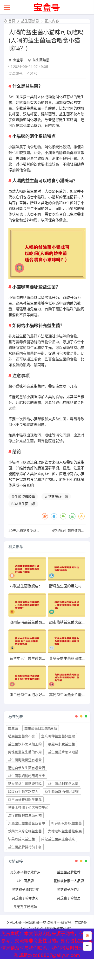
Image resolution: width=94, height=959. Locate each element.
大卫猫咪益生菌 (56, 496)
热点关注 (50, 922)
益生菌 (13, 728)
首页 (11, 21)
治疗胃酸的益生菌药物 (25, 815)
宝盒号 (18, 60)
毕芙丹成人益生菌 (21, 839)
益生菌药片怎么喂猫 (63, 752)
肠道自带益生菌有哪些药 (26, 768)
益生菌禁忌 (30, 21)
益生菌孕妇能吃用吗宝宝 (26, 776)
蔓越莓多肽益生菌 (61, 744)
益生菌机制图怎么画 (63, 784)
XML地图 (14, 922)
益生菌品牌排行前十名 (25, 847)
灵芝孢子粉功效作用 (25, 872)
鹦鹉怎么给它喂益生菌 (25, 831)
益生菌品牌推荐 (69, 872)
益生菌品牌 (25, 881)
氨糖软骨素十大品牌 (69, 881)
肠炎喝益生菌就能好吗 (25, 784)
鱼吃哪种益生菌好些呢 (58, 736)
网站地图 (32, 922)
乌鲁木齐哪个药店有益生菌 (28, 807)
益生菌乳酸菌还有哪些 (25, 760)
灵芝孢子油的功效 (25, 889)
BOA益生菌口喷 (23, 504)
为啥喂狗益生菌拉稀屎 (65, 831)
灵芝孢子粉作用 (69, 889)
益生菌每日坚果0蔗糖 (40, 728)
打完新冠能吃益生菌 (66, 823)
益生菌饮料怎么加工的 (25, 744)
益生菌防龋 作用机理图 (62, 791)
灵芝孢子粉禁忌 (69, 898)
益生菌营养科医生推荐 (25, 799)
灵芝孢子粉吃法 (25, 907)
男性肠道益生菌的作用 (25, 752)
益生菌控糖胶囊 (23, 496)
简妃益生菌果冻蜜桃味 (58, 839)
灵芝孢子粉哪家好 (25, 898)
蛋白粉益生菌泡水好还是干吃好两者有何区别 (46, 694)
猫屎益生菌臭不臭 (21, 736)
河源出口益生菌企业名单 (26, 823)
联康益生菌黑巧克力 (23, 791)
